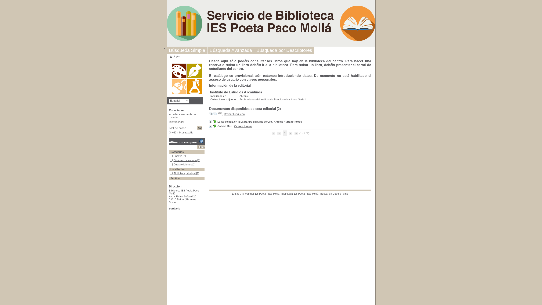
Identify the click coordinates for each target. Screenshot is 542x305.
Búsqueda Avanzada (231, 50)
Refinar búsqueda (234, 114)
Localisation (177, 169)
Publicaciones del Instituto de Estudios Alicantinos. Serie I (272, 99)
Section (175, 178)
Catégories (177, 152)
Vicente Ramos (243, 126)
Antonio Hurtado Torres (288, 121)
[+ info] (210, 122)
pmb (345, 193)
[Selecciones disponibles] (220, 114)
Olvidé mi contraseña (181, 132)
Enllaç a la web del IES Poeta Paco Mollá (255, 193)
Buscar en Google (330, 193)
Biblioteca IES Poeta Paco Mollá (300, 193)
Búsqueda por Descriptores (284, 50)
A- (171, 56)
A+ (178, 56)
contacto (174, 208)
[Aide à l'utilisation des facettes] (201, 141)
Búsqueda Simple (187, 50)
